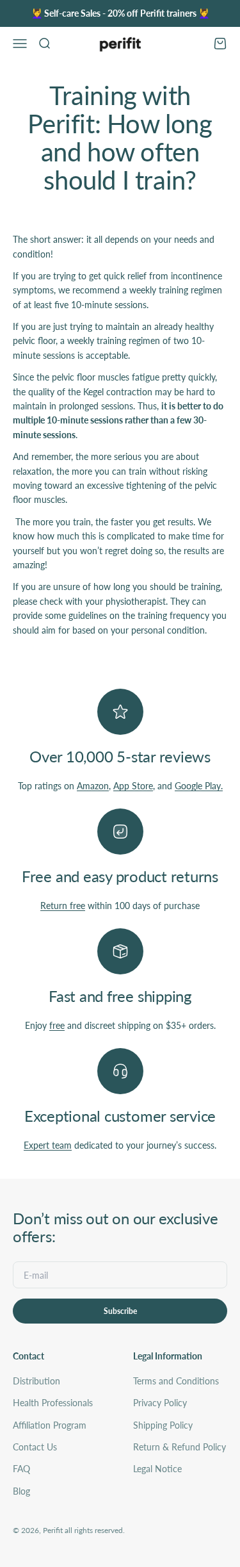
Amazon (93, 785)
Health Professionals (53, 1402)
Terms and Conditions (176, 1380)
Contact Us (35, 1446)
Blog (21, 1491)
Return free (62, 905)
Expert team (48, 1145)
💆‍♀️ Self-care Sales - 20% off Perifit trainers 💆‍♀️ (120, 13)
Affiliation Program (49, 1425)
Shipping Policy (163, 1425)
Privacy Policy (160, 1402)
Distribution (36, 1380)
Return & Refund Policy (179, 1446)
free (57, 1025)
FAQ (21, 1468)
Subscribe (120, 1311)
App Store (133, 785)
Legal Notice (157, 1468)
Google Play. (199, 785)
